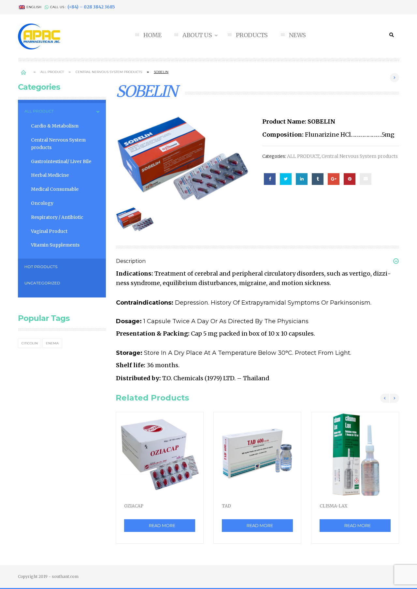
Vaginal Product (49, 231)
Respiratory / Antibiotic (57, 217)
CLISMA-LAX (333, 506)
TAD (226, 506)
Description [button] (131, 261)
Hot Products (40, 266)
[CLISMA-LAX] (355, 455)
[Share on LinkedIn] (302, 179)
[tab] (257, 257)
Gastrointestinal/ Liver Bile (61, 161)
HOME (152, 35)
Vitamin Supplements (55, 245)
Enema (52, 343)
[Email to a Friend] (365, 179)
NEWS (297, 35)
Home (23, 72)
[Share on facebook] (270, 179)
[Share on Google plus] (333, 179)
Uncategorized (42, 282)
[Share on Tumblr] (318, 179)
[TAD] (257, 455)
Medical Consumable (55, 189)
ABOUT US (197, 35)
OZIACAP (133, 506)
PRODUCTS (252, 35)
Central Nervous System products (109, 72)
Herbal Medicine (50, 175)
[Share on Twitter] (286, 179)
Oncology (42, 203)
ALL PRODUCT (52, 72)
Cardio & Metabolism (55, 126)
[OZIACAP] (159, 455)
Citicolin (30, 343)
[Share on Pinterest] (349, 179)
